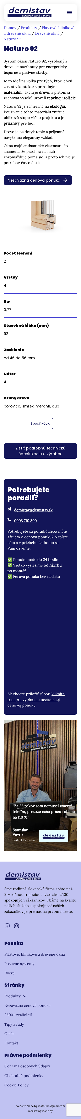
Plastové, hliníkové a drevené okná (34, 954)
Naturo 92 (12, 39)
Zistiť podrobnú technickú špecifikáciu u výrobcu (41, 451)
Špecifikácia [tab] (40, 423)
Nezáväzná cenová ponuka (34, 180)
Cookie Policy (16, 1085)
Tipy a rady (14, 1024)
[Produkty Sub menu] (25, 996)
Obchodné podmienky (23, 1075)
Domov (10, 27)
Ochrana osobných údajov (27, 1066)
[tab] (40, 423)
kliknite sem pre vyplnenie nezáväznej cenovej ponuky (36, 699)
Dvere (9, 973)
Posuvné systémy (19, 963)
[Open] (69, 12)
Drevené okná (47, 33)
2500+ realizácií (18, 1014)
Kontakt (11, 1043)
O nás (9, 1033)
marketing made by (40, 1111)
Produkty (29, 27)
